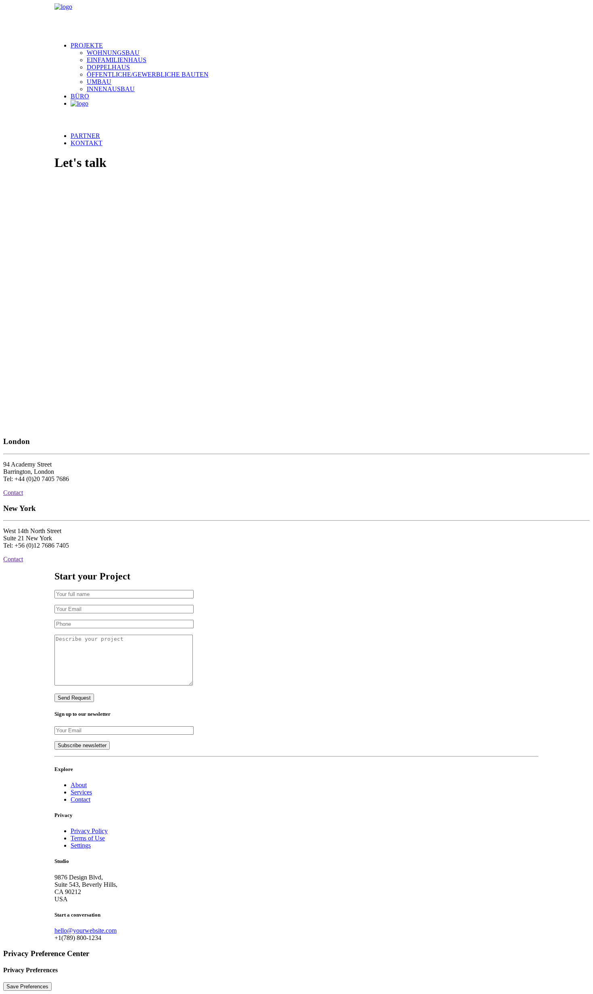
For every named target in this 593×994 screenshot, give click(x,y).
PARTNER (85, 135)
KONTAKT (86, 143)
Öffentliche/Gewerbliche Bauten (148, 74)
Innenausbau (111, 88)
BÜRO (80, 96)
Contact (13, 492)
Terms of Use (88, 838)
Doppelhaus (108, 67)
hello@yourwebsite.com (85, 930)
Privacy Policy (89, 830)
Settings (81, 845)
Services (81, 792)
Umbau (99, 81)
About (79, 784)
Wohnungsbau (113, 52)
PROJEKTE (87, 45)
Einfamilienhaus (116, 59)
